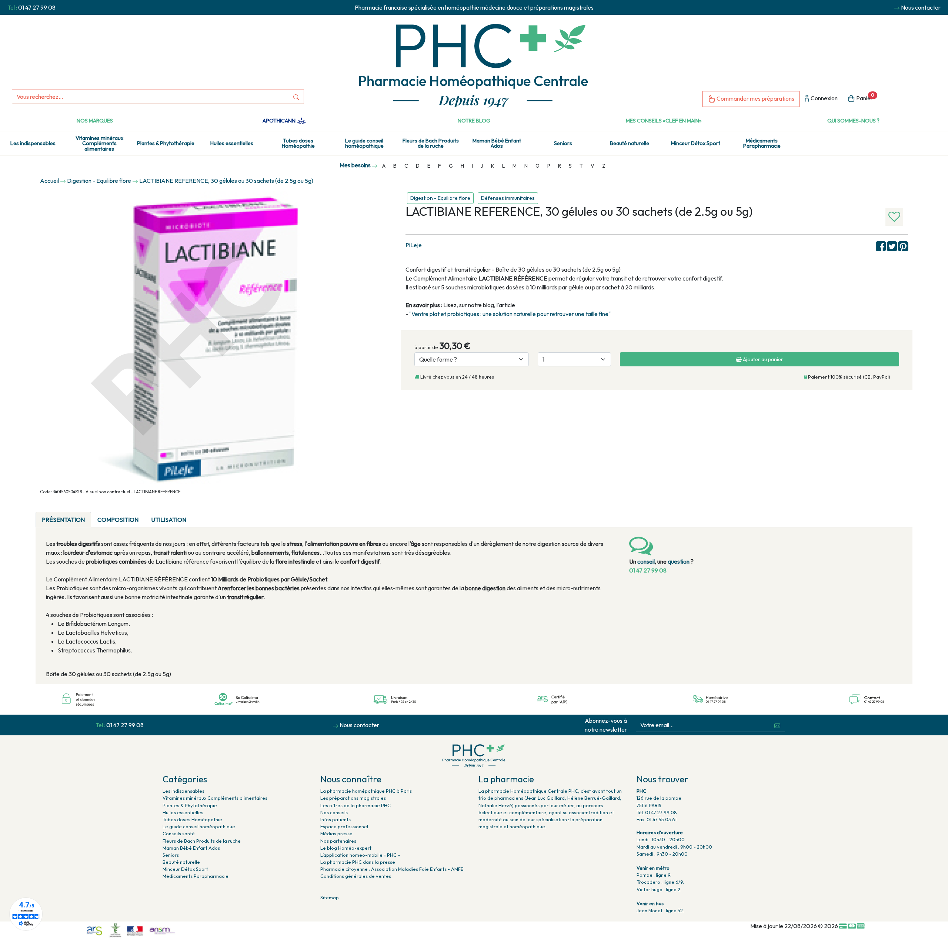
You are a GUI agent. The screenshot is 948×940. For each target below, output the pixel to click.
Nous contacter (921, 7)
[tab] (199, 515)
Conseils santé (179, 833)
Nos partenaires (338, 841)
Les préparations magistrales (353, 798)
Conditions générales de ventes (355, 876)
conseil (646, 561)
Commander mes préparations (754, 98)
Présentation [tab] (63, 519)
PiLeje (413, 245)
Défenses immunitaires (508, 198)
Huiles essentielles (231, 143)
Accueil (49, 180)
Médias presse (336, 833)
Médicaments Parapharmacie (762, 143)
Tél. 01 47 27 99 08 (657, 812)
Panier (864, 97)
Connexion (824, 98)
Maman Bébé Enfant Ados (497, 143)
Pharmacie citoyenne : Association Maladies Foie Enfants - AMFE (391, 869)
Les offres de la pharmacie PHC (355, 805)
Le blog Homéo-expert (345, 848)
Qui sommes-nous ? (853, 120)
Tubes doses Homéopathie (298, 143)
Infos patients (335, 819)
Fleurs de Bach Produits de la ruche (431, 143)
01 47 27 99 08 (37, 7)
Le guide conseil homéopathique (364, 143)
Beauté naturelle (629, 143)
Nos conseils (334, 812)
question (679, 561)
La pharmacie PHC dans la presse (357, 862)
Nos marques (95, 120)
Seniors (563, 143)
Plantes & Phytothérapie (165, 143)
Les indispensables (33, 143)
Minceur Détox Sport (695, 143)
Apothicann (280, 120)
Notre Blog (474, 120)
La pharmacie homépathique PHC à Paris (366, 791)
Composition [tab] (117, 519)
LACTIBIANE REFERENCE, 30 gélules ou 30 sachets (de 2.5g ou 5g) (226, 180)
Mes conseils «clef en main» (664, 120)
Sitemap (329, 897)
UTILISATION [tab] (168, 519)
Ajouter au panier (762, 359)
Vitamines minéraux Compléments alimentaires (99, 143)
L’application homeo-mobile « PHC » (360, 855)
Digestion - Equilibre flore (440, 198)
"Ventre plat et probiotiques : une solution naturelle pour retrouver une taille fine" (510, 314)
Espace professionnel (344, 826)
